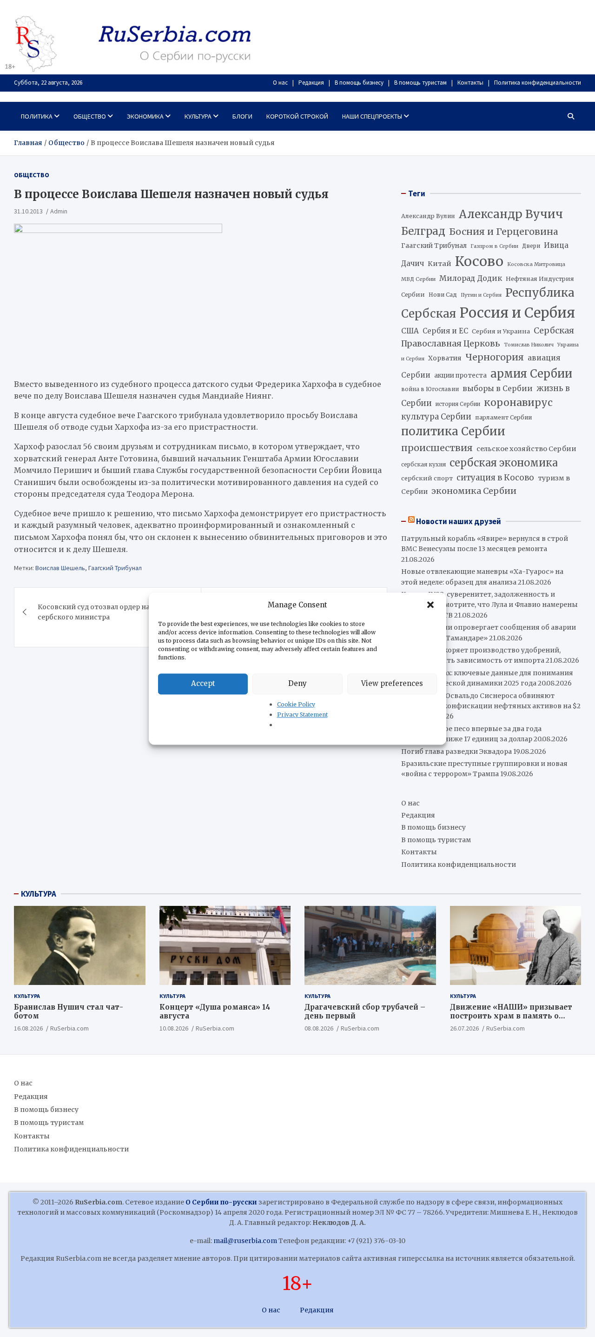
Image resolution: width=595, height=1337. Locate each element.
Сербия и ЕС (445, 330)
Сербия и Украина (501, 331)
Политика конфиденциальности (537, 82)
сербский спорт (427, 478)
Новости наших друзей (458, 521)
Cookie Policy (296, 704)
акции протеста (460, 375)
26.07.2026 (464, 1028)
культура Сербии (436, 416)
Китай (439, 263)
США (410, 330)
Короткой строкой (297, 116)
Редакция (311, 82)
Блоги (242, 116)
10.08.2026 (173, 1028)
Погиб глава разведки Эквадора (456, 751)
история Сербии (458, 404)
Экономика (145, 116)
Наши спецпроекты (372, 116)
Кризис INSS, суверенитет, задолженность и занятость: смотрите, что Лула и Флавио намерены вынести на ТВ (489, 604)
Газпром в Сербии (494, 246)
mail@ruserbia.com (245, 1241)
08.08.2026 (318, 1028)
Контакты (470, 82)
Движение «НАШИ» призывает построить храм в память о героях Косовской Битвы (511, 1016)
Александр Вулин (428, 216)
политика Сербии (453, 431)
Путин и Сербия (481, 295)
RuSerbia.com (69, 1028)
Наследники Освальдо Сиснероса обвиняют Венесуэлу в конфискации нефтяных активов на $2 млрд (491, 706)
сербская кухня (423, 464)
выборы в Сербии (498, 388)
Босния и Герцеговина (503, 231)
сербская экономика (504, 463)
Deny (297, 683)
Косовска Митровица (536, 264)
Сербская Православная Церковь (487, 337)
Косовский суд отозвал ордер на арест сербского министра (104, 612)
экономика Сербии (473, 491)
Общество (89, 116)
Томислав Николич (529, 345)
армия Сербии (531, 373)
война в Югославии (430, 389)
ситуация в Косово (495, 477)
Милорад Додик (470, 278)
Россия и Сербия (517, 312)
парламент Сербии (503, 417)
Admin (58, 211)
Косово (479, 261)
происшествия (437, 447)
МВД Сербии (418, 279)
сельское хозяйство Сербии (526, 449)
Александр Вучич (511, 214)
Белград (423, 231)
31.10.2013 (28, 211)
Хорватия (445, 358)
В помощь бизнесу (359, 82)
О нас (280, 82)
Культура (198, 116)
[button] (431, 605)
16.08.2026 (28, 1028)
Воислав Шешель (60, 568)
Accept (203, 683)
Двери (531, 245)
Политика (37, 116)
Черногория (494, 357)
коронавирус (518, 402)
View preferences (392, 683)
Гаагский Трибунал (115, 568)
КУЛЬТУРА (38, 894)
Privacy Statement (302, 714)
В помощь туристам (420, 82)
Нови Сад (443, 294)
